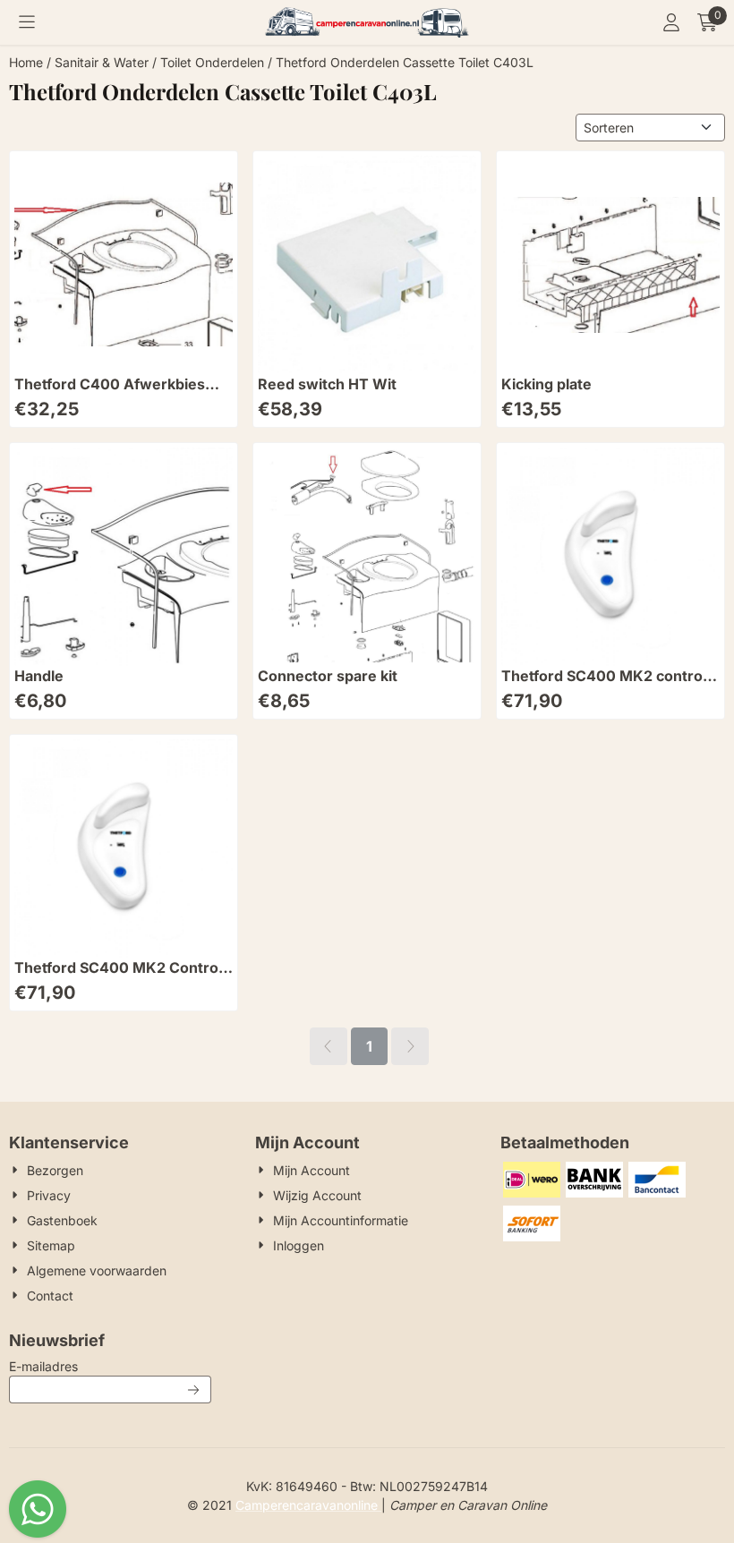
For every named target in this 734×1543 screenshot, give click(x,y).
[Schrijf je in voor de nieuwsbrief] (194, 1389)
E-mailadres (110, 1366)
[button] (27, 22)
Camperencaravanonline (308, 1505)
